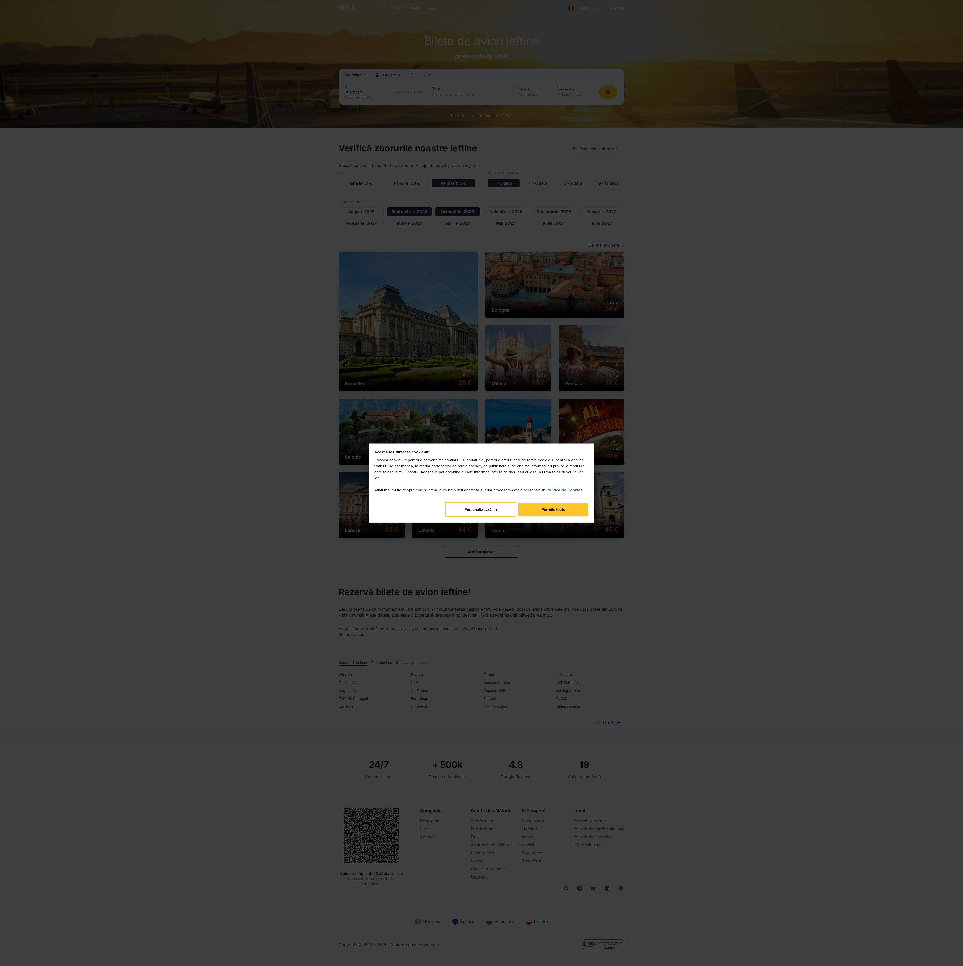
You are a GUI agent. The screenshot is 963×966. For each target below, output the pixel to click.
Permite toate (553, 509)
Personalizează (477, 509)
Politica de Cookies (564, 490)
